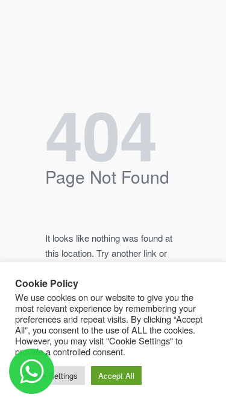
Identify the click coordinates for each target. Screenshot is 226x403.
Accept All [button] (116, 375)
